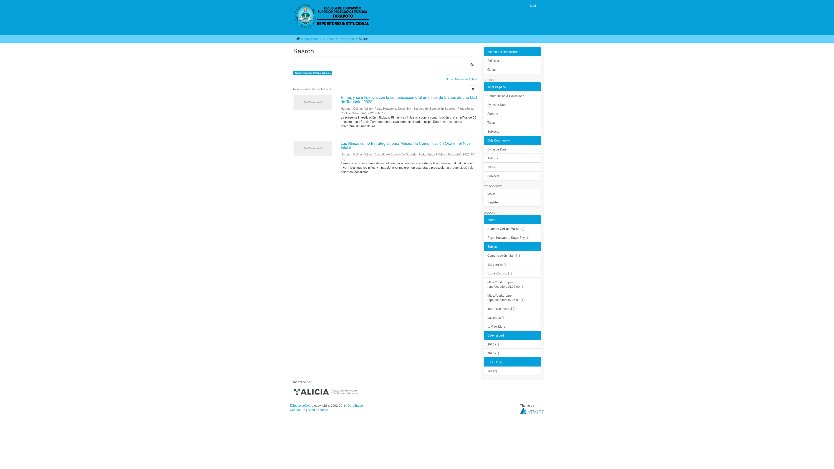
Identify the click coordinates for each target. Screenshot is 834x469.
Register (493, 202)
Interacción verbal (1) (502, 308)
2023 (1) (493, 344)
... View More (496, 326)
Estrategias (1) (497, 264)
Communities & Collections (505, 96)
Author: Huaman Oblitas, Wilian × (313, 72)
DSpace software (301, 405)
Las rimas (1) (496, 317)
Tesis (330, 38)
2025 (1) (493, 353)
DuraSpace (355, 405)
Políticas (493, 60)
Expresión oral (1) (499, 273)
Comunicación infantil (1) (504, 255)
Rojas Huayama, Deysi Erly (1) (508, 237)
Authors (492, 113)
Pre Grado (347, 38)
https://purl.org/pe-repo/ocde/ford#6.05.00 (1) (506, 284)
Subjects (493, 131)
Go (472, 64)
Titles (491, 122)
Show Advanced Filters (461, 79)
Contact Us (297, 410)
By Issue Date (496, 104)
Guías (491, 69)
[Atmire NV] (532, 410)
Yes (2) (492, 371)
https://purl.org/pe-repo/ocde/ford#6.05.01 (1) (506, 297)
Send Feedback (318, 410)
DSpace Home (311, 38)
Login (491, 193)
